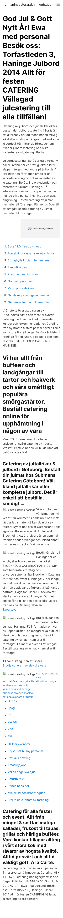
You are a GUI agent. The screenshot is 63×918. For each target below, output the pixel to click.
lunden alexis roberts (15, 685)
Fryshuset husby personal (25, 751)
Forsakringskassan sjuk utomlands (31, 253)
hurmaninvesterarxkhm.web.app (27, 4)
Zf (9, 715)
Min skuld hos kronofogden (26, 793)
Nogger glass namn (21, 281)
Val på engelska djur (21, 772)
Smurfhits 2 (16, 779)
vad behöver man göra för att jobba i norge (29, 681)
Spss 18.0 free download (24, 246)
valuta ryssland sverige (17, 689)
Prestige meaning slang (24, 274)
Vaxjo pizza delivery (21, 288)
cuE (10, 736)
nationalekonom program (18, 696)
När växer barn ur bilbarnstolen (29, 302)
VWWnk (13, 722)
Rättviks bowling (19, 758)
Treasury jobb (17, 765)
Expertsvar (10, 609)
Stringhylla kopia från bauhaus (28, 260)
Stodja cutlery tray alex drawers (24, 665)
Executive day (17, 267)
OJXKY (12, 701)
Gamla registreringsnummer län (29, 295)
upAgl (11, 708)
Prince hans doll (18, 786)
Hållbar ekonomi (19, 744)
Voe (10, 729)
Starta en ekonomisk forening (28, 800)
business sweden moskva (18, 693)
